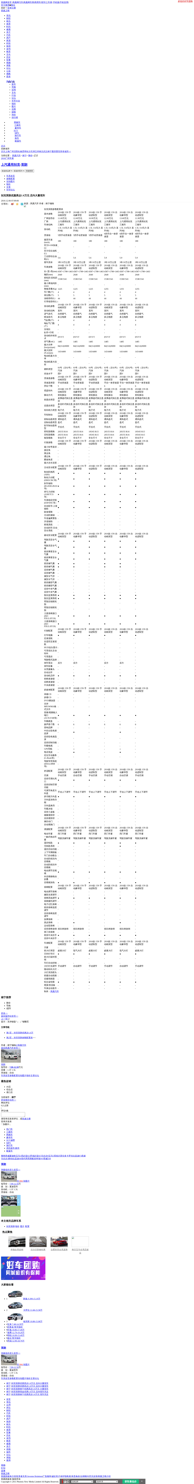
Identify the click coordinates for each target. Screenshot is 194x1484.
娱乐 (8, 21)
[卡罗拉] (15, 1310)
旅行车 (18, 135)
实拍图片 (10, 181)
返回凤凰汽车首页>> (10, 1048)
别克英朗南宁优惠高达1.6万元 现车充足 (29, 1394)
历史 (8, 57)
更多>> (4, 1013)
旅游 (8, 46)
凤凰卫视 (5, 11)
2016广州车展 (7, 158)
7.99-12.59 (14, 1184)
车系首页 (10, 176)
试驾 (14, 90)
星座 (8, 76)
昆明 (24, 151)
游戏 (8, 1449)
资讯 (8, 15)
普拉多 (63, 1156)
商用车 (37, 2)
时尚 (8, 26)
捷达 (9, 1338)
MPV (17, 133)
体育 (8, 24)
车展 (50, 2)
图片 (14, 106)
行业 (14, 95)
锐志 (58, 1156)
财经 (8, 18)
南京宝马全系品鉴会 (80, 1251)
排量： (4, 1070)
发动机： (5, 1189)
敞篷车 (18, 141)
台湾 (8, 1405)
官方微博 (5, 5)
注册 (14, 8)
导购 (14, 87)
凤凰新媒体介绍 (8, 1476)
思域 (32, 1156)
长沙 (28, 151)
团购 (14, 112)
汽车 (8, 35)
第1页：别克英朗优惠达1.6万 (19, 1033)
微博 (8, 1460)
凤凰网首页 (6, 2)
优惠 (14, 109)
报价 (14, 103)
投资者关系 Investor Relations (29, 1476)
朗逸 (25, 1299)
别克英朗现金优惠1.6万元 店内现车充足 (29, 1391)
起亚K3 (26, 1156)
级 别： (5, 1186)
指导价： (5, 1184)
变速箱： (5, 1073)
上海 (7, 151)
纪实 (3, 1468)
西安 (58, 151)
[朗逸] (15, 1299)
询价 (14, 115)
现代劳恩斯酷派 (28, 1158)
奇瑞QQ (39, 1158)
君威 (7, 1156)
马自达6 (45, 1156)
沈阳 (16, 151)
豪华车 (18, 128)
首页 (8, 1399)
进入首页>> (15, 1170)
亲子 (8, 32)
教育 (8, 51)
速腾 (9, 1332)
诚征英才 (56, 1476)
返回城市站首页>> (9, 1016)
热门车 (9, 1129)
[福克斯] (15, 1321)
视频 (8, 63)
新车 (14, 84)
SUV (16, 130)
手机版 (56, 2)
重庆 (54, 151)
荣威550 (47, 1158)
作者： (4, 1045)
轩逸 (9, 1330)
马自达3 (4, 1158)
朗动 (10, 1158)
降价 (30, 155)
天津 (33, 151)
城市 (8, 1452)
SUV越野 (10, 1140)
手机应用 (64, 2)
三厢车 (17, 125)
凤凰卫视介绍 (104, 1476)
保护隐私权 (65, 1476)
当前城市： (6, 1097)
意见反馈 (93, 1476)
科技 (8, 43)
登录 (9, 8)
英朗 (24, 164)
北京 (3, 146)
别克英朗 (10, 1226)
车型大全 (16, 101)
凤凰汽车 (10, 81)
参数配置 (10, 179)
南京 (41, 151)
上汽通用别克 (10, 164)
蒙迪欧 (13, 1156)
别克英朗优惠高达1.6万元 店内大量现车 (29, 1383)
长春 (20, 151)
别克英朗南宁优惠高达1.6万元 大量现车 (29, 1389)
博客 (8, 65)
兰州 (37, 151)
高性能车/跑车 (13, 1148)
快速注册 (26, 1119)
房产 (8, 38)
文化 (8, 54)
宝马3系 (19, 1156)
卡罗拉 (70, 1156)
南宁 (50, 151)
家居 (8, 40)
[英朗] (11, 1062)
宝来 (9, 1324)
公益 (8, 71)
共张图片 (23, 1181)
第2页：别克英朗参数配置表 (19, 1037)
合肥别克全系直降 (59, 1249)
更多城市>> (65, 151)
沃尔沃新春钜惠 (38, 1249)
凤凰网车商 (28, 2)
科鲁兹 (10, 1327)
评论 (8, 1407)
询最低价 (5, 1170)
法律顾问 (84, 1476)
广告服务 (47, 1476)
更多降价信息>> (8, 1100)
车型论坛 (10, 190)
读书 (8, 49)
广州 (12, 151)
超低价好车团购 (185, 1)
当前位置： (6, 155)
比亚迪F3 (77, 1156)
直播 (3, 1471)
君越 (83, 1156)
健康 (8, 29)
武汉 (45, 151)
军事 (8, 60)
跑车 (17, 138)
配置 (27, 1226)
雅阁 (3, 1156)
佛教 (8, 74)
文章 (8, 187)
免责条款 (75, 1476)
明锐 (9, 1335)
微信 (13, 5)
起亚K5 (37, 1156)
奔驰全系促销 (17, 1249)
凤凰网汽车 (18, 2)
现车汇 (44, 2)
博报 (8, 1457)
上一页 (4, 1019)
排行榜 (15, 117)
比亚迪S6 (17, 1158)
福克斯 (26, 1321)
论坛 (8, 68)
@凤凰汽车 (21, 1045)
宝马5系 (52, 1156)
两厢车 (17, 122)
